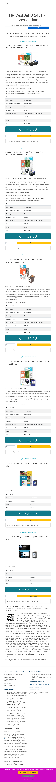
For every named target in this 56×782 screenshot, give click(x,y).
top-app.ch (32, 779)
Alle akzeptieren (22, 772)
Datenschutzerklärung (28, 776)
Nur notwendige (33, 772)
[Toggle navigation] (7, 3)
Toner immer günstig (34, 689)
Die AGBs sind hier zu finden (35, 687)
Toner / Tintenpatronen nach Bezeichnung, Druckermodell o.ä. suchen (23, 25)
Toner (5, 739)
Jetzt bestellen (33, 136)
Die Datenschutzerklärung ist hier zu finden (39, 684)
